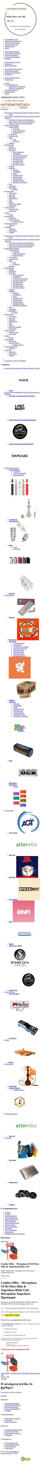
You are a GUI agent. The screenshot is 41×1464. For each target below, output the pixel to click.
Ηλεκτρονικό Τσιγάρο (12, 125)
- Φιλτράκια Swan (18, 654)
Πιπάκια (11, 147)
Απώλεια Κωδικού (11, 1216)
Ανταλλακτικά (13, 136)
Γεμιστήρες (12, 211)
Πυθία (15, 173)
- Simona (15, 786)
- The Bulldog (17, 645)
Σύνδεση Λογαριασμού (12, 43)
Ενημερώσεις (9, 79)
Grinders (11, 232)
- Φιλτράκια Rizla (18, 652)
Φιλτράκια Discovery (19, 157)
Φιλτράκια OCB (18, 159)
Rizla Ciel (12, 1338)
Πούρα (7, 213)
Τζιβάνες (11, 166)
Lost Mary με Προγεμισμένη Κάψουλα (21, 120)
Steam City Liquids (15, 204)
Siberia (11, 202)
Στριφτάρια (12, 186)
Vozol (10, 114)
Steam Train (12, 206)
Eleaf (14, 139)
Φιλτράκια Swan (18, 163)
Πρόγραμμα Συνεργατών (13, 73)
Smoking (15, 170)
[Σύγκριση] (5, 1278)
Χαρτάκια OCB (18, 175)
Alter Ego (12, 195)
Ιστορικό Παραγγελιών (12, 78)
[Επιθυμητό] (3, 1278)
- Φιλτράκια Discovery (20, 648)
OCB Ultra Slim (8, 1324)
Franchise (8, 59)
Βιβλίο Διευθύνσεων (11, 1219)
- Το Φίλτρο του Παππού (20, 647)
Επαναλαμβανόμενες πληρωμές (15, 1234)
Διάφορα (11, 143)
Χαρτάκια (12, 168)
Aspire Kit (16, 129)
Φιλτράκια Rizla (18, 161)
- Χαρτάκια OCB (18, 709)
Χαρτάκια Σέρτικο (18, 181)
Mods (10, 138)
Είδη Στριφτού (9, 145)
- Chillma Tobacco (18, 1090)
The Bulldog (17, 154)
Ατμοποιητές (13, 134)
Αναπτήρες (12, 229)
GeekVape (16, 141)
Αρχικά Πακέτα (14, 127)
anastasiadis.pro (14, 1451)
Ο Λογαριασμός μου (11, 1218)
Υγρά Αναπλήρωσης (11, 223)
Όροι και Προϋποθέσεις (12, 57)
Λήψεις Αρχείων (10, 1225)
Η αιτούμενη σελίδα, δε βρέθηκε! (15, 361)
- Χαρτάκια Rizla (18, 713)
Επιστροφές (8, 64)
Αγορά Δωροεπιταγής (11, 71)
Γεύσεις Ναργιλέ (14, 220)
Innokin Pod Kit (18, 132)
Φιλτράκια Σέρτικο (19, 164)
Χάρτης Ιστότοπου (11, 66)
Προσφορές (8, 74)
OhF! (10, 200)
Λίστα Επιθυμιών (10, 1221)
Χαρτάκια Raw (17, 177)
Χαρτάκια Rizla (18, 179)
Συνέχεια (3, 1396)
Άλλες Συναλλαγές (11, 1230)
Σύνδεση (7, 1212)
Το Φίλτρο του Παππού (20, 156)
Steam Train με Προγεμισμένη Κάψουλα (22, 122)
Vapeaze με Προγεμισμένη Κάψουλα (20, 123)
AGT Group (13, 193)
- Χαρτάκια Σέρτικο (19, 714)
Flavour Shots (9, 191)
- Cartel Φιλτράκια (18, 643)
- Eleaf (15, 547)
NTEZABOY (13, 198)
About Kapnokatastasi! (12, 52)
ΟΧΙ (12, 21)
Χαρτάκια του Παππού (20, 182)
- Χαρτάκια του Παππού (20, 716)
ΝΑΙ (8, 21)
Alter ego (12, 225)
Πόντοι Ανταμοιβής (11, 1226)
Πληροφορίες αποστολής (13, 53)
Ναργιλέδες (12, 218)
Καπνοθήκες (13, 188)
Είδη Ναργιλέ (9, 216)
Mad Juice (12, 197)
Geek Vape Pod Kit (19, 131)
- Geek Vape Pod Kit (19, 473)
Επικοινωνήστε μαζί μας (12, 62)
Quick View (4, 1241)
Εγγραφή (7, 1214)
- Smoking (16, 704)
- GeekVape (16, 549)
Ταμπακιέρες (13, 231)
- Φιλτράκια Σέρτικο (19, 656)
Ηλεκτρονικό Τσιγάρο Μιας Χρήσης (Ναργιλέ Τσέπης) (22, 113)
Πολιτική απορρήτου (11, 55)
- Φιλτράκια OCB (18, 650)
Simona (15, 189)
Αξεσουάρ (8, 227)
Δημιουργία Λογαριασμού (13, 41)
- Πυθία (15, 707)
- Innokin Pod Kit (18, 475)
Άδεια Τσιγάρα (9, 207)
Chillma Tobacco (18, 222)
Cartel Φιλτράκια (18, 152)
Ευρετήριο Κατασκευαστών (13, 69)
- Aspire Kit (16, 471)
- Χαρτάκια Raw (18, 711)
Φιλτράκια (12, 150)
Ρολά (10, 184)
